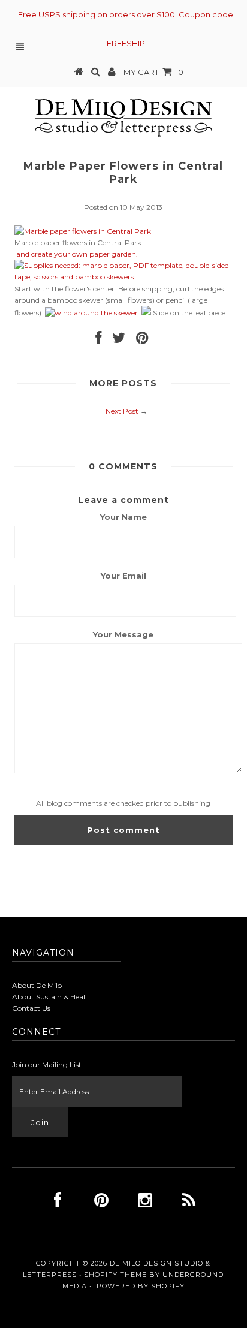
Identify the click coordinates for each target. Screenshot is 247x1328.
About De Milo (37, 985)
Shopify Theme (115, 1274)
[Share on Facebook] (98, 340)
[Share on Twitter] (118, 340)
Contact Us (31, 1008)
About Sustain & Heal (48, 996)
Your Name (123, 517)
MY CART (153, 72)
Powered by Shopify (141, 1286)
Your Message (123, 634)
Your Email (123, 575)
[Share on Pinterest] (142, 340)
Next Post (122, 410)
